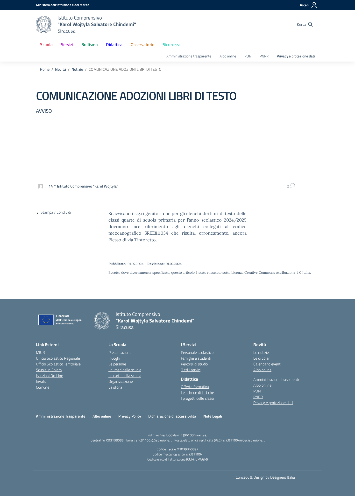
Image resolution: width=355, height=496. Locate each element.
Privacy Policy (129, 416)
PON (247, 56)
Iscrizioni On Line (49, 375)
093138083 (115, 440)
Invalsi (41, 381)
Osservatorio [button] (143, 44)
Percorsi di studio (194, 364)
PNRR (264, 56)
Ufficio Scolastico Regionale (58, 358)
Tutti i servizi (190, 370)
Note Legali (212, 416)
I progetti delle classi (197, 398)
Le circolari (261, 358)
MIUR (40, 352)
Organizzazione (120, 381)
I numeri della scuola (124, 370)
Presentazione (119, 352)
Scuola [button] (46, 44)
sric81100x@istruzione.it (154, 440)
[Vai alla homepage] (43, 24)
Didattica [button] (114, 44)
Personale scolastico (197, 352)
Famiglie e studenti (196, 358)
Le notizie (261, 352)
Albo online (228, 56)
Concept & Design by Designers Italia (265, 477)
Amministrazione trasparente (188, 56)
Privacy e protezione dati (296, 56)
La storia (115, 387)
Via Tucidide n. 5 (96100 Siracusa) (183, 435)
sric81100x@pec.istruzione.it (244, 440)
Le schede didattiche (197, 392)
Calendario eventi (267, 364)
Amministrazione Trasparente (60, 416)
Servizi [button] (67, 44)
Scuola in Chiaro (49, 370)
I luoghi (114, 358)
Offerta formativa (195, 387)
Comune (42, 387)
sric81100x (194, 454)
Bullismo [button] (89, 44)
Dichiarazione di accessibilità (172, 416)
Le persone (117, 364)
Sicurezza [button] (171, 44)
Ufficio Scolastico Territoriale (58, 364)
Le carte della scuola (124, 375)
